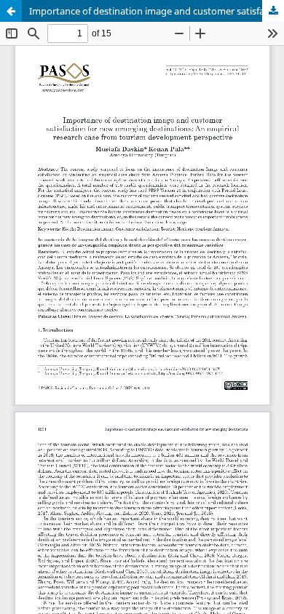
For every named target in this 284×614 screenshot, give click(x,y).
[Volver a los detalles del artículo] (11, 11)
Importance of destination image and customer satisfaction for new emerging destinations (156, 10)
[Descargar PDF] (273, 11)
